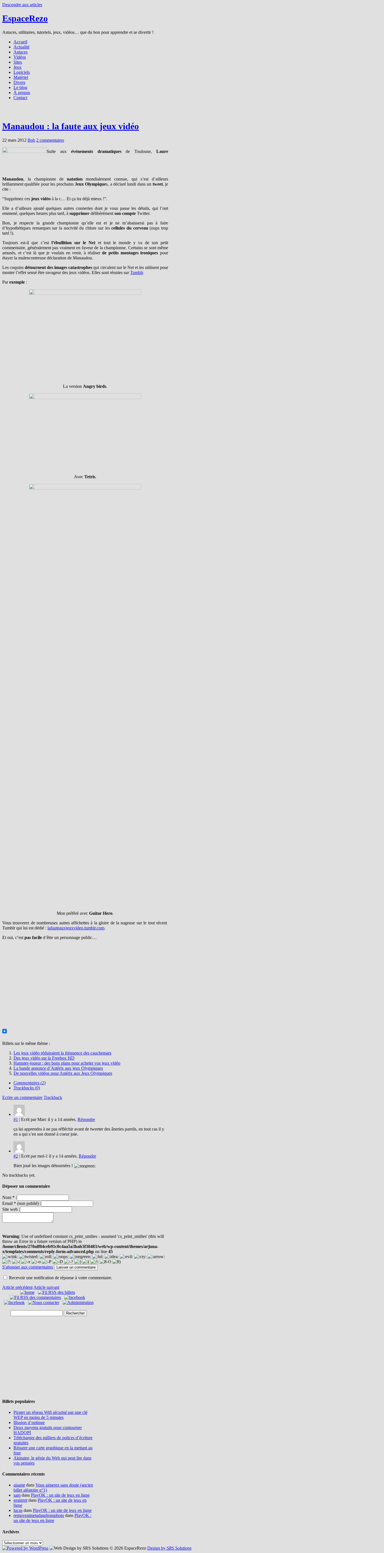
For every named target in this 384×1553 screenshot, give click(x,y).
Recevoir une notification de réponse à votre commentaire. (60, 1277)
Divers (19, 82)
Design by (169, 1548)
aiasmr (19, 1485)
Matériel (20, 77)
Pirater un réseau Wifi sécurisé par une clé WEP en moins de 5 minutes (50, 1415)
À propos (21, 92)
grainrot (20, 1500)
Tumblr (136, 272)
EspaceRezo (25, 18)
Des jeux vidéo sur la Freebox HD (43, 1058)
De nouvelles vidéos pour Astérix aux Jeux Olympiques (62, 1073)
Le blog (20, 87)
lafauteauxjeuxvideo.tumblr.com (76, 927)
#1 (15, 1119)
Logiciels (21, 72)
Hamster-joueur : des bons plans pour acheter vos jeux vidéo (66, 1063)
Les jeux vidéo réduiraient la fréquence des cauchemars (62, 1053)
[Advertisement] (192, 112)
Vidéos (19, 57)
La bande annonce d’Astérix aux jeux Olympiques (58, 1068)
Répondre (86, 1119)
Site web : (11, 1209)
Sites (17, 62)
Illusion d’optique (29, 1422)
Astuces (20, 52)
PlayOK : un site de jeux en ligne (60, 1495)
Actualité (21, 47)
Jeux (17, 67)
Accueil (20, 41)
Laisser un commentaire (76, 1267)
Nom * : (9, 1197)
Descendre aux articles (22, 4)
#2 (15, 1156)
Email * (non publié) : (21, 1203)
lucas (17, 1510)
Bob (31, 140)
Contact (20, 97)
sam (17, 1495)
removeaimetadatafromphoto (38, 1515)
